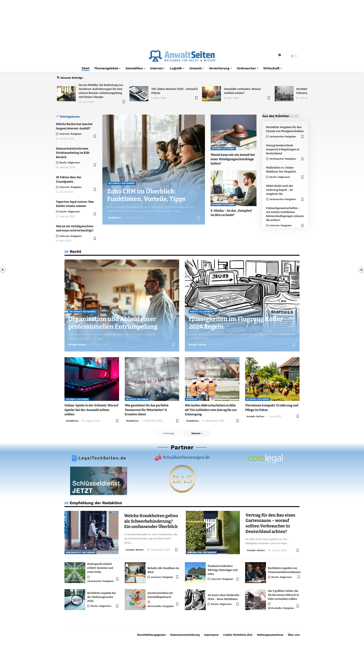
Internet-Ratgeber (70, 133)
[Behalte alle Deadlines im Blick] (135, 572)
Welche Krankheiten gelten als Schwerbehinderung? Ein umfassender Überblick (151, 521)
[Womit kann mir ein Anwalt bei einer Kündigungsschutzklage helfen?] (234, 132)
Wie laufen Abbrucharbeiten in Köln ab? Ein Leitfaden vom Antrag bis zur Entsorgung (211, 410)
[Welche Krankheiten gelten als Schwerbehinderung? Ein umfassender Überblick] (91, 532)
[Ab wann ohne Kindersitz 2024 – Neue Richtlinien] (195, 599)
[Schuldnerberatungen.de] (182, 457)
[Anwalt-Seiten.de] (182, 56)
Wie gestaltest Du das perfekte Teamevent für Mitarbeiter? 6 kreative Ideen (147, 410)
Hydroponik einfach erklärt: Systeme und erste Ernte (100, 568)
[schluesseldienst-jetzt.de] (98, 481)
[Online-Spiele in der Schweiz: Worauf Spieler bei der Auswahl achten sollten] (91, 379)
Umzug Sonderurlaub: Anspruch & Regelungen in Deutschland (282, 149)
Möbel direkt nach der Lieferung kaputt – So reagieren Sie (279, 189)
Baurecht (192, 399)
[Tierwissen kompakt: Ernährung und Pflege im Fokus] (272, 379)
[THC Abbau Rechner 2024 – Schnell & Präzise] (138, 93)
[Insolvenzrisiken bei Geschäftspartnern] (135, 599)
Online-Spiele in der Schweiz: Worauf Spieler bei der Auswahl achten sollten (91, 410)
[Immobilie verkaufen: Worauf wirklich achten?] (211, 93)
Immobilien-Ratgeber (201, 552)
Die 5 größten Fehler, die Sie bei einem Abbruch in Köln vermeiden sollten (283, 595)
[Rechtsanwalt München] (265, 458)
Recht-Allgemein (69, 162)
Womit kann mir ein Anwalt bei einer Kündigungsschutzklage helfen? (233, 159)
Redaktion (115, 217)
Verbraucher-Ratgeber (282, 136)
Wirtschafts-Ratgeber (160, 606)
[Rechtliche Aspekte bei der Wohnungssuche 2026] (74, 599)
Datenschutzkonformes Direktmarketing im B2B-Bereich (73, 153)
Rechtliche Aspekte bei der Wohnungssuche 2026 (101, 597)
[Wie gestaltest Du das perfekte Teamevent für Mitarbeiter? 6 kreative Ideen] (152, 379)
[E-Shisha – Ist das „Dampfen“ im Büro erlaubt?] (234, 188)
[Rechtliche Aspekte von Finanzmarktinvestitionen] (255, 572)
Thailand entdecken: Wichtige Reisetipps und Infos (223, 570)
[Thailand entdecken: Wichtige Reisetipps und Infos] (195, 572)
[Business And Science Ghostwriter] (182, 479)
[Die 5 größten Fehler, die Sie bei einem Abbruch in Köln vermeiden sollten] (255, 599)
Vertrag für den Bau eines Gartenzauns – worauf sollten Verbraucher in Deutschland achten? (270, 523)
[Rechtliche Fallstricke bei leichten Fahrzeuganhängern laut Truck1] (284, 93)
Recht (75, 251)
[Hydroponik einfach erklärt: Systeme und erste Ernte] (74, 572)
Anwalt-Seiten (77, 344)
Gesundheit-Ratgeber (80, 552)
